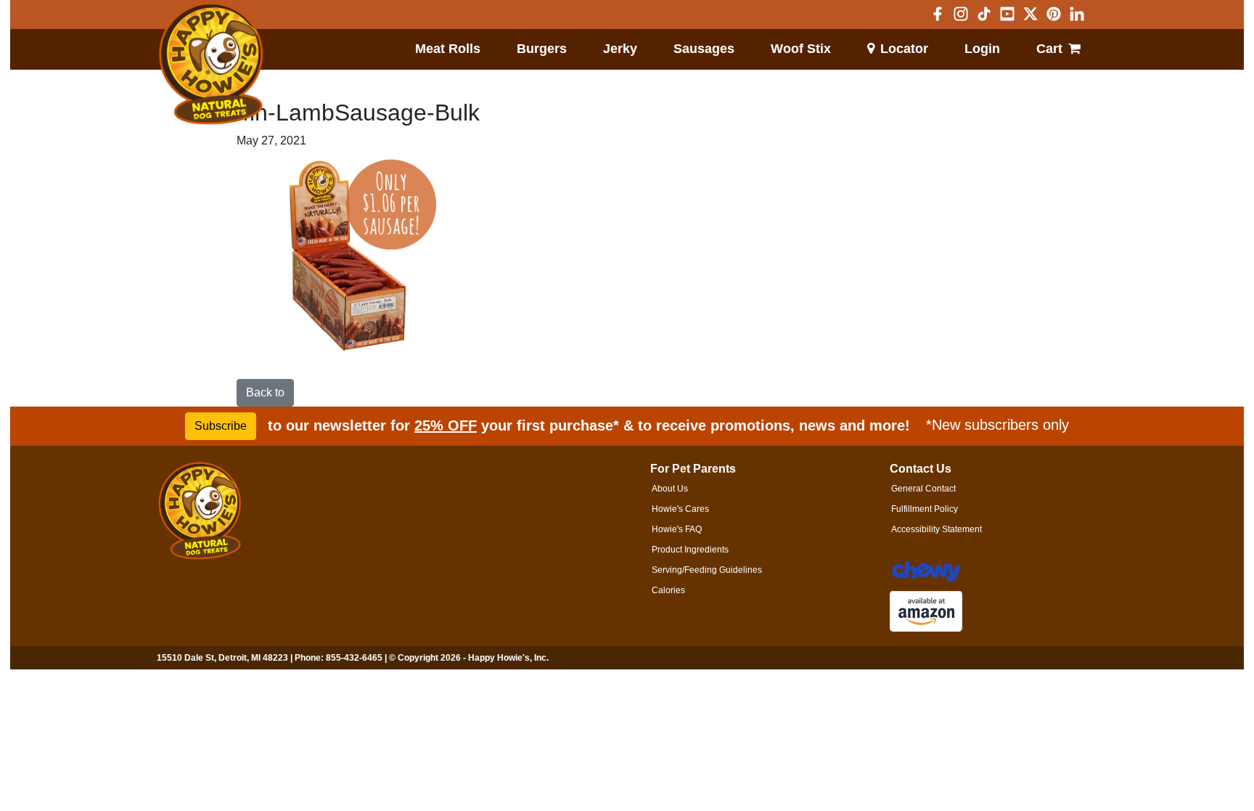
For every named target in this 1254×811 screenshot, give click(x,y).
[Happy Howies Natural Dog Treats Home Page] (211, 64)
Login (982, 48)
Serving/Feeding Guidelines (707, 570)
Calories (668, 590)
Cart (1049, 48)
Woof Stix (801, 48)
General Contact (923, 489)
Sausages (703, 48)
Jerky (620, 48)
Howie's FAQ (677, 529)
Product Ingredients (690, 550)
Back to (265, 392)
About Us (670, 489)
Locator (904, 48)
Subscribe (220, 426)
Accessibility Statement (936, 529)
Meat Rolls (447, 48)
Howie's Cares (680, 509)
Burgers (542, 48)
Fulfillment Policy (924, 509)
